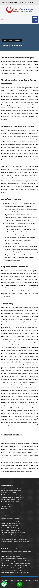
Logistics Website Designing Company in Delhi (14, 570)
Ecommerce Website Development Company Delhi (16, 563)
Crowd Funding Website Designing (11, 490)
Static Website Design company (10, 530)
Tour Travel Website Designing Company (13, 532)
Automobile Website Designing (10, 521)
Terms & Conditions (6, 506)
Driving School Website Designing (11, 488)
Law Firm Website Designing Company (12, 535)
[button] (4, 584)
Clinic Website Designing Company (11, 556)
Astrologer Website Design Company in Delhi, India (16, 551)
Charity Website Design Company (11, 554)
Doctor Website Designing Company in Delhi (14, 558)
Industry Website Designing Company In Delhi (14, 539)
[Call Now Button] (19, 584)
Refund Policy (5, 504)
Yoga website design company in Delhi (12, 497)
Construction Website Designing (10, 523)
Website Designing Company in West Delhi (13, 537)
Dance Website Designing (8, 492)
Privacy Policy (5, 509)
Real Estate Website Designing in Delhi (12, 568)
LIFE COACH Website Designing (10, 502)
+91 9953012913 (29, 2)
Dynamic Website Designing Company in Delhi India (16, 561)
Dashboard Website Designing (10, 528)
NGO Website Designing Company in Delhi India (15, 572)
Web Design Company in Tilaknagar (11, 495)
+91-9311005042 (12, 2)
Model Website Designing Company (11, 499)
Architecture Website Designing (10, 518)
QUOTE (35, 19)
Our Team (4, 511)
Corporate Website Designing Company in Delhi (15, 542)
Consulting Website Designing (10, 525)
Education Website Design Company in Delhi (14, 565)
